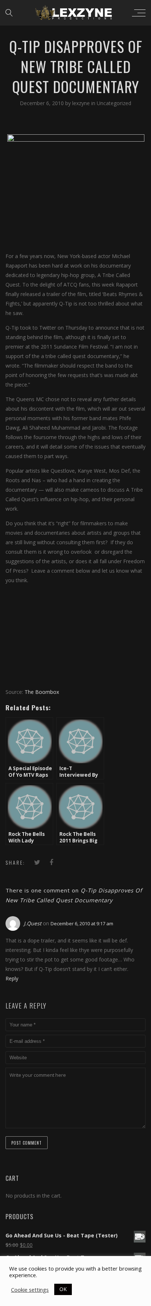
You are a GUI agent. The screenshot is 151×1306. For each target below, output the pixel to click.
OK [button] (63, 1289)
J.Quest (32, 923)
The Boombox (42, 691)
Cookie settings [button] (30, 1289)
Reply (11, 978)
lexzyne (81, 103)
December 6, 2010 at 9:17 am (82, 923)
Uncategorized (114, 103)
